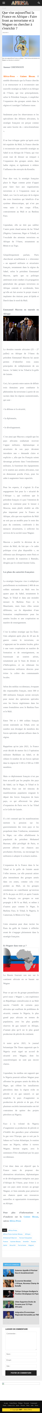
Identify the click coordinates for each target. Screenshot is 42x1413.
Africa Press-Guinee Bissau (13, 1234)
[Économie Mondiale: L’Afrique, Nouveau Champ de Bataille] (8, 1283)
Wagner (31, 1245)
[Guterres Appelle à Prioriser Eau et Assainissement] (8, 1273)
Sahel (5, 1245)
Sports (17, 1406)
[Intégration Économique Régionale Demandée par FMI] (8, 1315)
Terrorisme (22, 1245)
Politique (20, 1403)
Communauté (33, 1403)
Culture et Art (11, 1406)
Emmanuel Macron (10, 1238)
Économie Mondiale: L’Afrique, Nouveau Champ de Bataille (27, 1283)
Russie (33, 1241)
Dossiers (23, 1406)
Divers (36, 1406)
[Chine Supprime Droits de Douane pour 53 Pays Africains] (8, 1304)
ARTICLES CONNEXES (11, 1265)
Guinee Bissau (31, 1216)
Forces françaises (25, 1238)
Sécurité (12, 1245)
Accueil (4, 8)
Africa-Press (15, 1221)
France (5, 1241)
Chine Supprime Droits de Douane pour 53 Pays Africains (25, 1304)
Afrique (27, 1234)
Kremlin (26, 1241)
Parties (4, 1406)
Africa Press (12, 1230)
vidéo (32, 1406)
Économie (26, 1403)
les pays (6, 1403)
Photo (27, 1406)
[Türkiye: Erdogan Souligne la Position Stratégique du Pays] (8, 1294)
